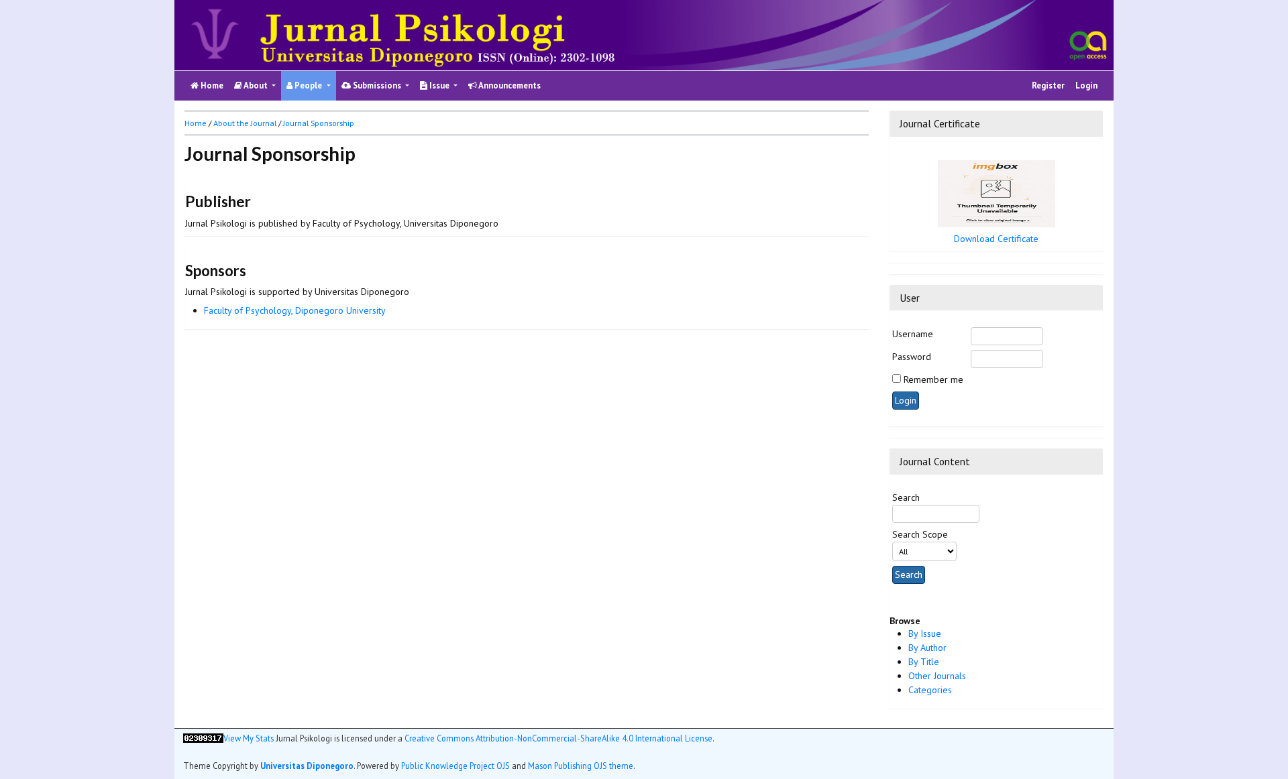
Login (1086, 85)
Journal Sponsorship (318, 123)
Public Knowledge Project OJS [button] (455, 765)
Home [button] (195, 123)
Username (912, 334)
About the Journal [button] (244, 123)
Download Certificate (996, 239)
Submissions (377, 85)
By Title (923, 662)
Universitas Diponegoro (307, 765)
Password (911, 357)
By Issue (924, 633)
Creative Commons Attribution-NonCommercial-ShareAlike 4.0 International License (558, 738)
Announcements (509, 85)
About (256, 85)
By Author (927, 648)
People (308, 85)
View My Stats (248, 738)
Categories (930, 690)
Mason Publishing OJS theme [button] (580, 765)
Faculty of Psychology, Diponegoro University (295, 310)
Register (1048, 85)
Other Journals (937, 676)
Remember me (933, 379)
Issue (439, 85)
